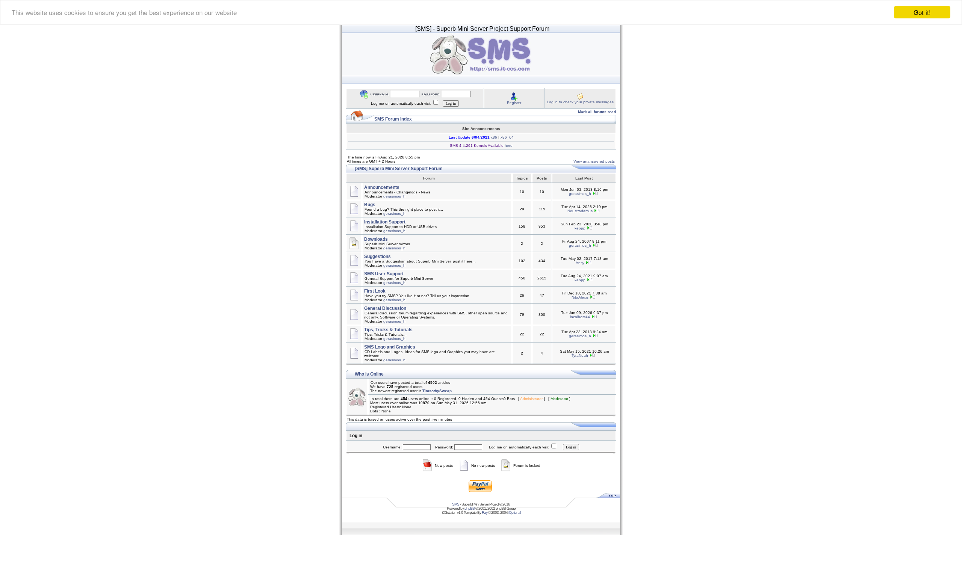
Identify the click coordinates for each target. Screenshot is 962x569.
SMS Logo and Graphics (389, 347)
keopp (580, 228)
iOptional (514, 512)
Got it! (922, 12)
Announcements (381, 187)
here (508, 145)
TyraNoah (580, 355)
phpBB (469, 508)
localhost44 (580, 317)
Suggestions (377, 256)
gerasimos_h (394, 196)
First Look (375, 291)
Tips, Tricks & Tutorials (388, 329)
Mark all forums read (597, 112)
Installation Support (384, 222)
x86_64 (507, 137)
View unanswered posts (594, 161)
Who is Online (369, 374)
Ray (484, 512)
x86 (493, 137)
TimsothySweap (437, 391)
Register (514, 103)
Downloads (376, 239)
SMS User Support (384, 273)
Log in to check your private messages (580, 102)
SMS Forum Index (393, 119)
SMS (455, 504)
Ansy (580, 263)
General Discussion (385, 308)
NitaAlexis (580, 297)
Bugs (369, 204)
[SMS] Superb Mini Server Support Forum (399, 168)
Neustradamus (580, 211)
